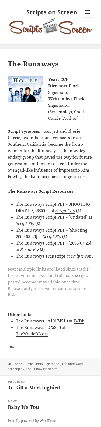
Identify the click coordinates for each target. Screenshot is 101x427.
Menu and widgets (87, 17)
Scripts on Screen (51, 12)
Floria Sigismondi (47, 364)
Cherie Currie (23, 364)
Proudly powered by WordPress (32, 420)
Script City (65, 210)
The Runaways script (41, 368)
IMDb (79, 320)
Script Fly (25, 223)
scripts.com (82, 256)
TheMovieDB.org (32, 333)
